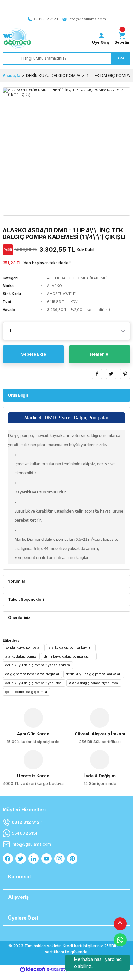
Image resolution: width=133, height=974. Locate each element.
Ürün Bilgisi (18, 395)
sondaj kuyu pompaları (23, 647)
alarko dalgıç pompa (21, 656)
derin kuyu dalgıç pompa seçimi (69, 656)
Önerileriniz (19, 617)
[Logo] (17, 38)
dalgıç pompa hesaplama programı (32, 674)
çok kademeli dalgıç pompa (26, 692)
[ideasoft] (33, 969)
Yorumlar (16, 581)
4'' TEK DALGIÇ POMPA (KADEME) (77, 278)
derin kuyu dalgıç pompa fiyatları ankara (37, 665)
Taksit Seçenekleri (26, 599)
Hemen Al (100, 354)
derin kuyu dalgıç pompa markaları (93, 674)
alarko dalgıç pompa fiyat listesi (93, 683)
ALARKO (54, 285)
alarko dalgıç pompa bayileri (71, 647)
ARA (121, 58)
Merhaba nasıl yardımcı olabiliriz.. (98, 962)
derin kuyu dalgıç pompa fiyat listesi (33, 683)
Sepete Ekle (33, 354)
